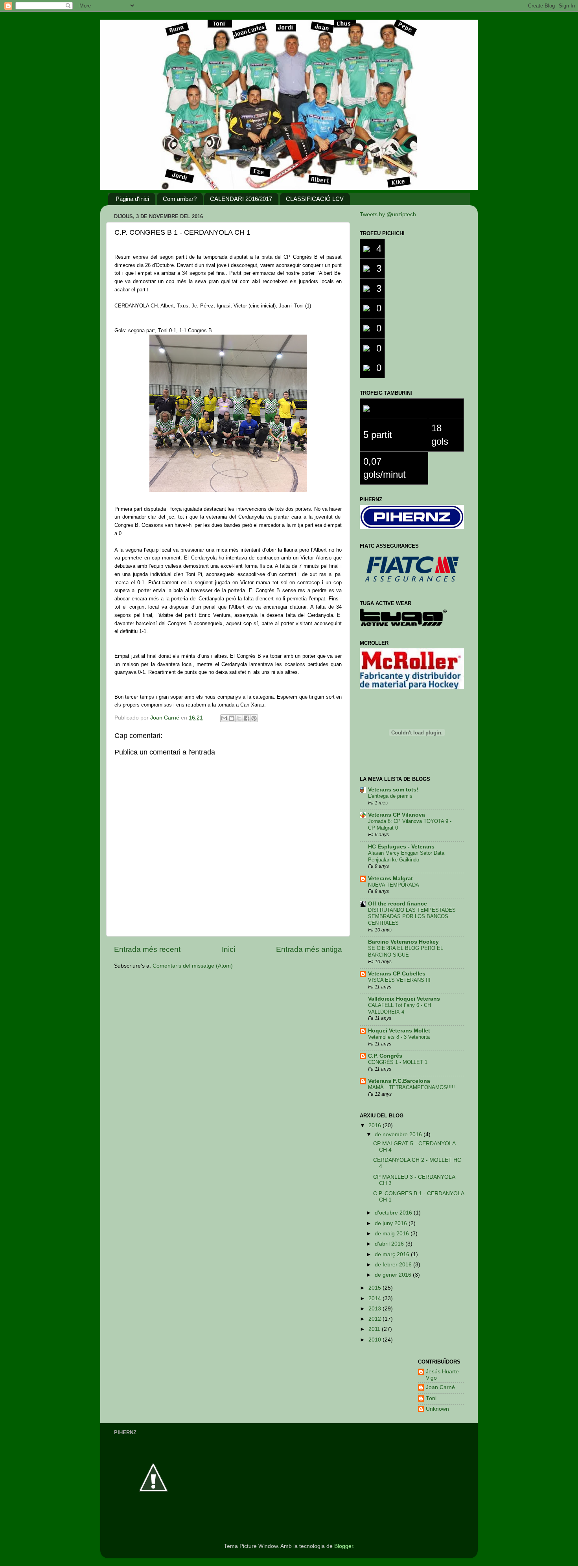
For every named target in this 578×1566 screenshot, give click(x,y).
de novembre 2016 (399, 1134)
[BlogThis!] (232, 718)
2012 (375, 1319)
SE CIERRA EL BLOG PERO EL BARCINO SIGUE (405, 951)
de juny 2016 (392, 1223)
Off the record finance (397, 904)
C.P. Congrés (385, 1056)
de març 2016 (393, 1254)
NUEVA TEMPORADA (393, 885)
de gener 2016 (394, 1275)
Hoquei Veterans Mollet (399, 1031)
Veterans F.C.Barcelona (399, 1081)
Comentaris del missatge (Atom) (193, 966)
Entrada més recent (147, 949)
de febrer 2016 (394, 1265)
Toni (431, 1398)
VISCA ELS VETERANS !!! (399, 980)
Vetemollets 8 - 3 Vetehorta (399, 1037)
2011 (375, 1329)
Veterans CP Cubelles (396, 974)
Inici (228, 949)
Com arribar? (180, 198)
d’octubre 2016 (394, 1213)
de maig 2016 (392, 1234)
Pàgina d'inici (132, 198)
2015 (375, 1288)
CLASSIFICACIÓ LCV (315, 198)
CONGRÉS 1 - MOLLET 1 (397, 1062)
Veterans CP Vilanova (396, 815)
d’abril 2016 (390, 1244)
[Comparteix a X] (239, 718)
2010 (375, 1340)
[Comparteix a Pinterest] (254, 718)
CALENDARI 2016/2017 (241, 198)
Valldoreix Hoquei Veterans (404, 999)
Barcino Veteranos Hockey (403, 942)
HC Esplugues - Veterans (401, 847)
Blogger (343, 1546)
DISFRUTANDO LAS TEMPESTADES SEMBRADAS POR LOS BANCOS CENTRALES (412, 916)
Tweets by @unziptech (388, 214)
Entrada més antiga (309, 949)
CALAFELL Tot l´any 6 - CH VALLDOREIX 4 (399, 1008)
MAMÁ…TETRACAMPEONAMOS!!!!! (411, 1087)
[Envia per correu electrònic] (224, 718)
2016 (375, 1125)
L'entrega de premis (390, 796)
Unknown (437, 1409)
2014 (375, 1298)
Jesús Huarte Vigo (442, 1375)
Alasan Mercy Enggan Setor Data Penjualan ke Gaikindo (406, 856)
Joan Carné (440, 1387)
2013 (375, 1309)
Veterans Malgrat (390, 878)
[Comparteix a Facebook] (246, 718)
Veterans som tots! (393, 790)
